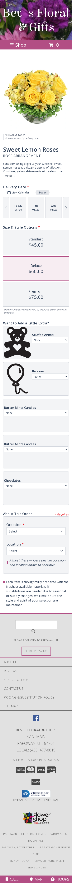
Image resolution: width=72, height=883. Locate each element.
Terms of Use (36, 867)
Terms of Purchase (47, 860)
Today (42, 192)
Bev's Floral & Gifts (36, 20)
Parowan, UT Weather (18, 847)
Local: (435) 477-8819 (36, 750)
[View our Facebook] (36, 720)
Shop (20, 45)
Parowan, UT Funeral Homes (24, 834)
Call (13, 879)
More (8, 176)
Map (37, 879)
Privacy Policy (19, 860)
